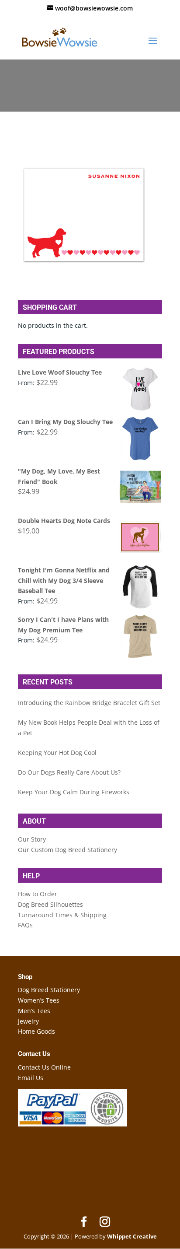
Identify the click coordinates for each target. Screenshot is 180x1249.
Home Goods (36, 1031)
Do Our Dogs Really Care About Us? (69, 772)
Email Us (30, 1078)
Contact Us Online (44, 1067)
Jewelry (28, 1021)
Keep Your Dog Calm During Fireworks (73, 792)
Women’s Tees (38, 1000)
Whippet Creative (132, 1236)
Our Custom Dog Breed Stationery (67, 850)
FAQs (25, 925)
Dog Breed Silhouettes (50, 904)
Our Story (32, 839)
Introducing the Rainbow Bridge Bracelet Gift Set (89, 702)
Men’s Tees (34, 1011)
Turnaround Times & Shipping (62, 915)
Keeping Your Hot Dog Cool (57, 752)
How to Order (37, 894)
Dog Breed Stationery (49, 990)
